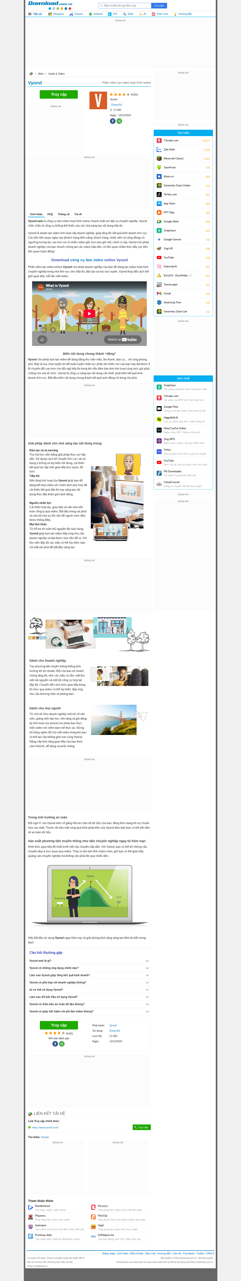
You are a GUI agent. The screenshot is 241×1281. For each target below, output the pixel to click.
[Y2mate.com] (159, 140)
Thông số (64, 214)
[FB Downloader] (159, 473)
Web (40, 73)
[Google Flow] (159, 408)
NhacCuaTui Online (175, 428)
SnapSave (170, 230)
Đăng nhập (109, 1253)
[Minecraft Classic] (159, 158)
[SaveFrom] (159, 167)
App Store (169, 203)
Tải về (78, 214)
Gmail (167, 293)
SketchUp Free (172, 302)
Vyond (44, 1137)
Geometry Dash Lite (175, 311)
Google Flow (171, 406)
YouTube (169, 257)
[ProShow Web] (30, 1236)
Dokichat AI (170, 266)
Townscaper (171, 284)
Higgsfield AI (171, 417)
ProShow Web (43, 1235)
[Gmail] (159, 293)
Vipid (101, 1225)
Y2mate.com (171, 140)
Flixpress (40, 1215)
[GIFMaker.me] (93, 1236)
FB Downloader (173, 471)
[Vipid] (93, 1226)
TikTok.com (170, 194)
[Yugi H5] (159, 248)
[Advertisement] (120, 47)
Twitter (200, 1253)
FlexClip (102, 1215)
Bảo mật (150, 1253)
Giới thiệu (122, 1253)
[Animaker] (30, 1226)
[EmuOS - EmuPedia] (159, 275)
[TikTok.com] (159, 194)
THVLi (167, 449)
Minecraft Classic (174, 158)
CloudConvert (172, 482)
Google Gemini (172, 239)
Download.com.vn (31, 74)
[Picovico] (93, 1207)
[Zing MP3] (159, 440)
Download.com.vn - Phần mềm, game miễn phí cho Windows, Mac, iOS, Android (50, 5)
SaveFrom (170, 167)
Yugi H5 (168, 248)
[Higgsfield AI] (159, 419)
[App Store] (159, 203)
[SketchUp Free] (159, 302)
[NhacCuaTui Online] (159, 430)
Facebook (189, 1253)
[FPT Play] (159, 212)
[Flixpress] (30, 1216)
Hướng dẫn (164, 1253)
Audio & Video (56, 73)
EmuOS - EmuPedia (178, 275)
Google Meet (171, 221)
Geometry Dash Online (177, 185)
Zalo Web (169, 149)
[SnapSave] (159, 230)
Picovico (103, 1205)
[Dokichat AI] (159, 266)
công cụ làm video (86, 260)
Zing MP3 (169, 439)
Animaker (40, 1225)
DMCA (210, 1253)
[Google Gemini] (159, 239)
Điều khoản (136, 1253)
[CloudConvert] (159, 483)
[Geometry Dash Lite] (159, 311)
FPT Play (169, 212)
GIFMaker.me (106, 1235)
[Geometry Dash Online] (159, 185)
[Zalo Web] (159, 149)
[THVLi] (159, 451)
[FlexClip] (93, 1216)
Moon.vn (169, 176)
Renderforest (42, 1205)
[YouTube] (159, 257)
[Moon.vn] (159, 176)
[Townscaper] (159, 284)
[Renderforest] (30, 1207)
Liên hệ (177, 1253)
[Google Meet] (159, 221)
